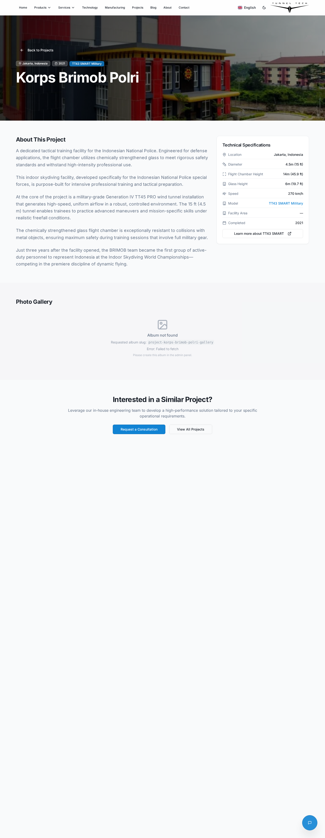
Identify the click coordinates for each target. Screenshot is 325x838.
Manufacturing (115, 7)
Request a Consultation (139, 429)
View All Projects (190, 429)
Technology (90, 7)
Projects (137, 7)
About (167, 7)
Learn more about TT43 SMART (259, 233)
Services (64, 7)
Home (23, 7)
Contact (184, 7)
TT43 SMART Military (286, 203)
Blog (153, 7)
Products (40, 7)
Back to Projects (41, 50)
